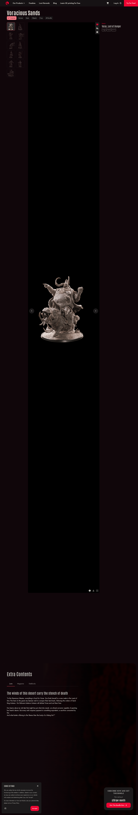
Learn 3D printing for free (70, 3)
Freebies (32, 3)
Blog (55, 3)
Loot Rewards (44, 3)
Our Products (19, 3)
